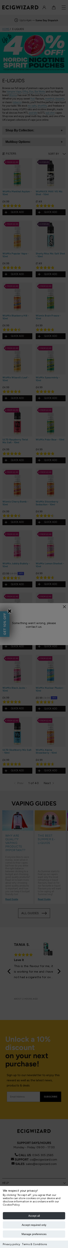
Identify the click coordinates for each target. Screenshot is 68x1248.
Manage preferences (34, 1234)
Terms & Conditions (34, 1244)
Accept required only (34, 1224)
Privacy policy (11, 1244)
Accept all (34, 1215)
